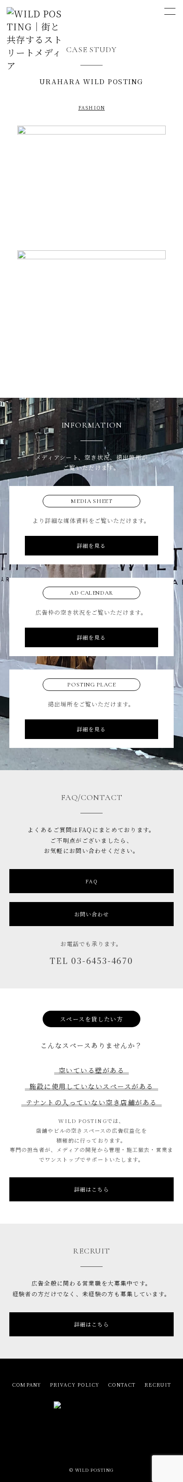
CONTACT (121, 1384)
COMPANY (26, 1384)
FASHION (91, 107)
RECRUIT (157, 1384)
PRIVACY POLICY (74, 1384)
